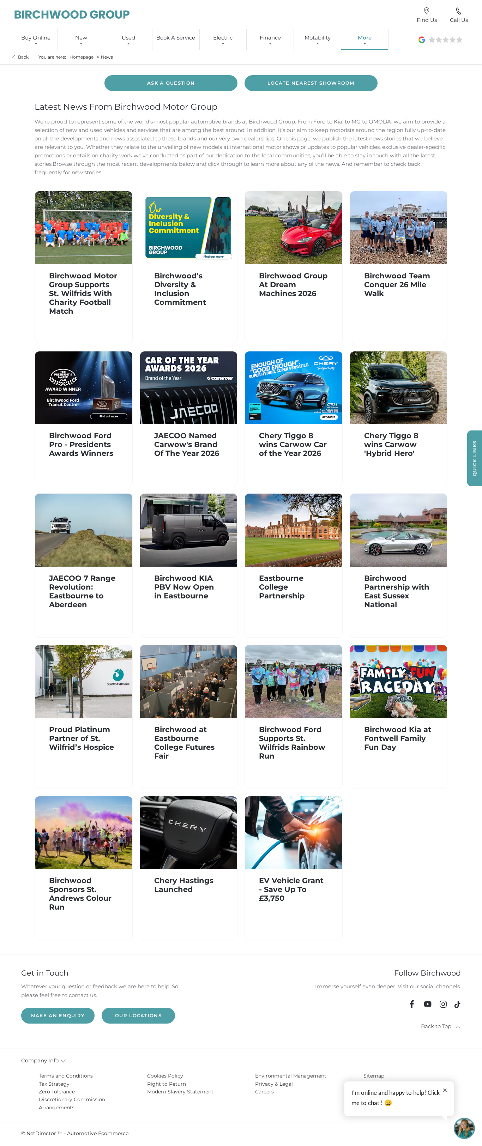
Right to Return (166, 1084)
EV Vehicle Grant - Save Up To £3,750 (291, 889)
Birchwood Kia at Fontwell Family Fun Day (397, 738)
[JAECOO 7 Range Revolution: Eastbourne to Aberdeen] (83, 530)
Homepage (82, 57)
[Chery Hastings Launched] (188, 832)
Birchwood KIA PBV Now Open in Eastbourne (184, 587)
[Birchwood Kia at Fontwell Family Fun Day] (398, 681)
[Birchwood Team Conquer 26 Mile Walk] (398, 227)
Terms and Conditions (66, 1076)
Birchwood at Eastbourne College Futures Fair (184, 742)
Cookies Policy (165, 1076)
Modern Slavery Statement (180, 1091)
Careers (264, 1091)
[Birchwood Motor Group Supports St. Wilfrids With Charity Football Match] (83, 227)
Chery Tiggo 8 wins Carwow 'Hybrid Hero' (391, 444)
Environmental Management (290, 1076)
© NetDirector (39, 1133)
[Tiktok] (457, 1006)
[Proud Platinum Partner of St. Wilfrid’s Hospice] (83, 681)
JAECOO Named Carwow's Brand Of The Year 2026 (186, 444)
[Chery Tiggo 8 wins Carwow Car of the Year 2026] (293, 387)
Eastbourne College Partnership (282, 587)
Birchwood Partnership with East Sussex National (396, 591)
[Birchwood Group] (72, 14)
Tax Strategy (54, 1084)
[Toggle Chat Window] (464, 1128)
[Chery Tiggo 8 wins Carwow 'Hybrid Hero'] (398, 387)
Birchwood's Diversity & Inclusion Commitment (180, 289)
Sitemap (373, 1076)
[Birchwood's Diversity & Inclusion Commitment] (188, 227)
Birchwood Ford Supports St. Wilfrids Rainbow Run (292, 742)
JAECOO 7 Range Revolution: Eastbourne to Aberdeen (82, 591)
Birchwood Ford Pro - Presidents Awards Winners (81, 444)
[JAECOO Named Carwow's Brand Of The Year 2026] (188, 387)
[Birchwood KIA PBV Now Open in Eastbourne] (188, 530)
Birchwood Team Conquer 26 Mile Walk (397, 284)
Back (23, 57)
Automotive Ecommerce (97, 1133)
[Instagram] (443, 1004)
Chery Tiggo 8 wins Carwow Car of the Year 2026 (293, 444)
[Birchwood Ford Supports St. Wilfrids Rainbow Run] (293, 681)
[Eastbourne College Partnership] (293, 530)
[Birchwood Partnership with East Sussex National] (398, 530)
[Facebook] (411, 1004)
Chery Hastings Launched (183, 885)
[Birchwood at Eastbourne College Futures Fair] (188, 681)
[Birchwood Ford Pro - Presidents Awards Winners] (83, 387)
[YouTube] (427, 1004)
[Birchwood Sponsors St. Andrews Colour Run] (83, 832)
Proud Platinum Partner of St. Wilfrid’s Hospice (81, 738)
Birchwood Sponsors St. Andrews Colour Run (80, 893)
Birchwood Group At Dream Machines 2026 (293, 284)
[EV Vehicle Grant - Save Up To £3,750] (293, 832)
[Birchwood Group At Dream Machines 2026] (293, 227)
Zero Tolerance (57, 1091)
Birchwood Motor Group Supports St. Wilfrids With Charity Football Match (83, 293)
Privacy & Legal (274, 1084)
